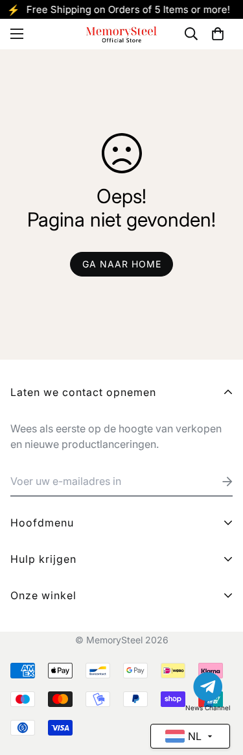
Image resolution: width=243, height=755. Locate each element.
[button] (218, 34)
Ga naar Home (121, 263)
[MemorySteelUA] (121, 34)
